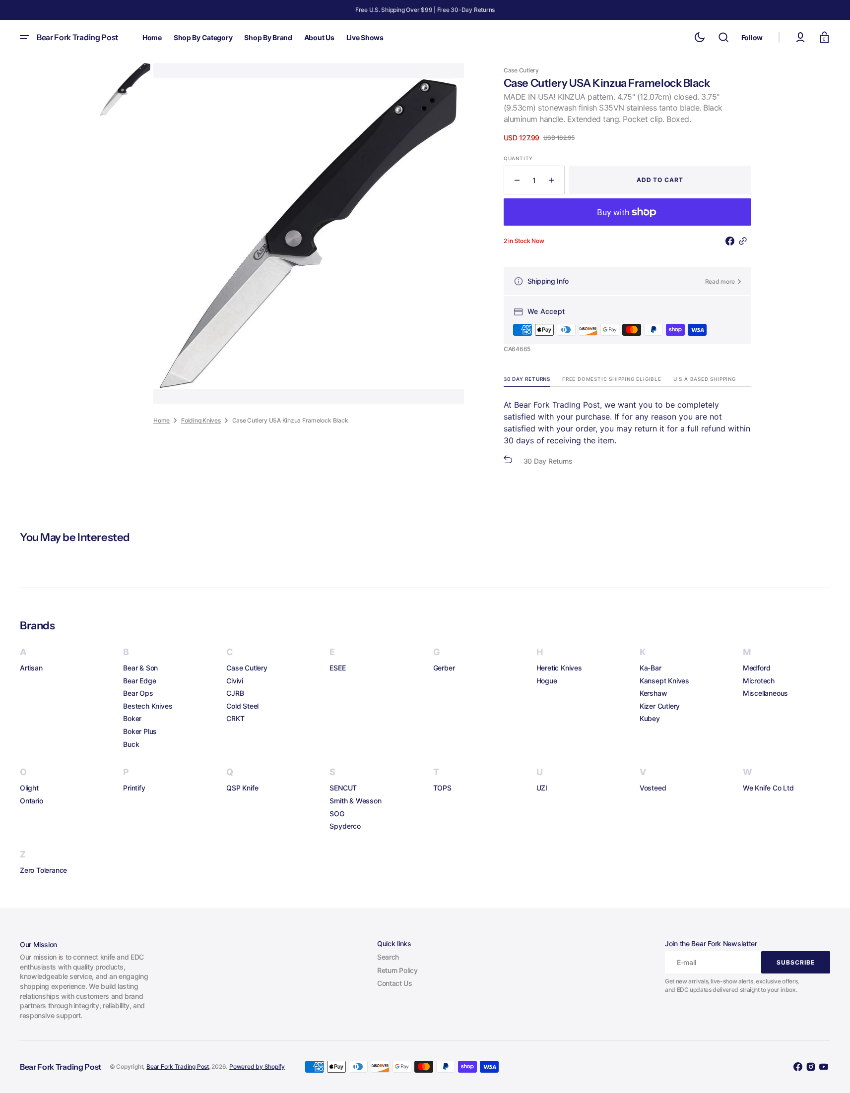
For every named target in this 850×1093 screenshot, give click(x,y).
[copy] (744, 241)
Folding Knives (201, 420)
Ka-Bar (650, 668)
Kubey (650, 718)
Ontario (31, 800)
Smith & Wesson (355, 800)
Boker (132, 718)
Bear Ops (138, 693)
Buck (131, 744)
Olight (29, 788)
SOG (336, 813)
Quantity (518, 158)
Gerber (444, 668)
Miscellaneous (765, 693)
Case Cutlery (246, 668)
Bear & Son (140, 668)
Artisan (31, 668)
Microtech (759, 680)
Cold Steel (242, 706)
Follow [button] (752, 37)
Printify (134, 788)
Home (161, 420)
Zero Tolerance (43, 870)
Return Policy (397, 970)
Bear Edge (139, 680)
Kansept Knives (664, 680)
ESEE (337, 668)
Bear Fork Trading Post (177, 1066)
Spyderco (344, 826)
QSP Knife (242, 788)
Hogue (546, 680)
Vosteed (653, 788)
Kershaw (653, 693)
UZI (541, 788)
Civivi (234, 680)
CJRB (235, 693)
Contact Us (394, 983)
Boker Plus (140, 731)
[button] (723, 37)
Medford (757, 668)
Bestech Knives (147, 706)
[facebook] (731, 241)
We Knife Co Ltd (768, 788)
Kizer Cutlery (660, 706)
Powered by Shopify (257, 1066)
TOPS (442, 788)
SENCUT (343, 788)
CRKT (235, 718)
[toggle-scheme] (700, 37)
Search (388, 957)
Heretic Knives (559, 668)
